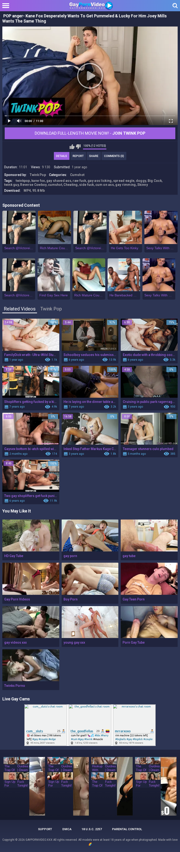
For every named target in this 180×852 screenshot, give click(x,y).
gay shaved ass (58, 181)
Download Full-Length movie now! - (90, 133)
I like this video (72, 146)
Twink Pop (38, 175)
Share (93, 156)
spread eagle (124, 181)
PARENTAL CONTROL (127, 829)
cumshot (55, 185)
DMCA (66, 829)
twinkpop (23, 181)
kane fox (38, 181)
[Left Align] (6, 5)
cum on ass (104, 185)
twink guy (11, 185)
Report (78, 156)
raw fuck (79, 181)
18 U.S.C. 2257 (92, 829)
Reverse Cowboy (33, 185)
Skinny (142, 185)
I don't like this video (78, 146)
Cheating (71, 185)
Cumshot (77, 175)
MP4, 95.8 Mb (34, 190)
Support (45, 829)
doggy (141, 181)
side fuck (86, 185)
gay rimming (125, 185)
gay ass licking (100, 181)
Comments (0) (114, 156)
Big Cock (155, 181)
